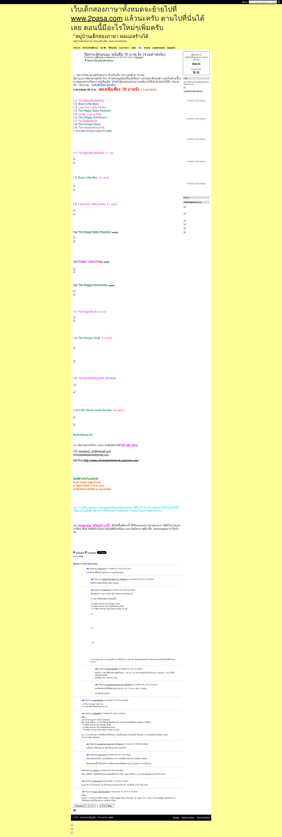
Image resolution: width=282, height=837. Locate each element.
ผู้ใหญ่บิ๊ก (92, 817)
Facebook (92, 552)
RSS (74, 810)
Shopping (139, 57)
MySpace (80, 552)
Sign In (244, 2)
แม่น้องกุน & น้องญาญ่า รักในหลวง (114, 579)
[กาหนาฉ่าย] (78, 60)
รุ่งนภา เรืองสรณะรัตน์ (101, 791)
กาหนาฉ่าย (98, 57)
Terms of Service (203, 817)
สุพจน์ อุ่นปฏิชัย (112, 668)
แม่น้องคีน (96, 713)
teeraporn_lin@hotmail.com (95, 451)
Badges (176, 817)
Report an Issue (188, 817)
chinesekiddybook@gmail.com (91, 454)
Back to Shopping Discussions (100, 60)
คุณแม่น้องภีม (98, 700)
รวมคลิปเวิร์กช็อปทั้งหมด (193, 91)
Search (279, 2)
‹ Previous (78, 805)
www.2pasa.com (97, 18)
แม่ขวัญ (96, 770)
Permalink (87, 568)
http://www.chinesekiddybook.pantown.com (111, 460)
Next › (110, 805)
